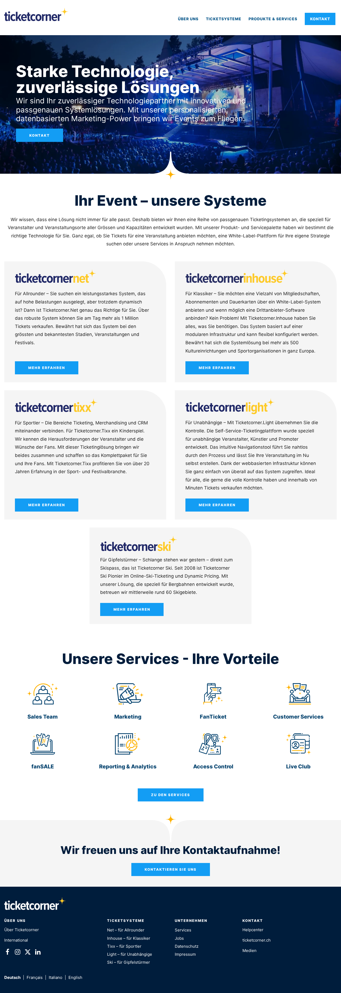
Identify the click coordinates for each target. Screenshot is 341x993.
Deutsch (12, 977)
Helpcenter (252, 929)
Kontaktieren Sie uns (171, 869)
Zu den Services (170, 795)
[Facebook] (7, 953)
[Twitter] (28, 953)
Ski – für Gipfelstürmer (128, 962)
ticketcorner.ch (256, 940)
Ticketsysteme (223, 19)
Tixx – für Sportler (124, 946)
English (75, 977)
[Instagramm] (17, 953)
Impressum (185, 954)
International (16, 940)
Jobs (179, 938)
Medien (249, 950)
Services (183, 930)
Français (35, 977)
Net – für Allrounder (125, 930)
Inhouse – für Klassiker (128, 938)
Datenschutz (186, 946)
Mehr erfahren (46, 368)
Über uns (188, 19)
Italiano (55, 977)
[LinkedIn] (38, 953)
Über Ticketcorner (21, 929)
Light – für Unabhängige (129, 954)
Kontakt (320, 19)
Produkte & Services (273, 19)
